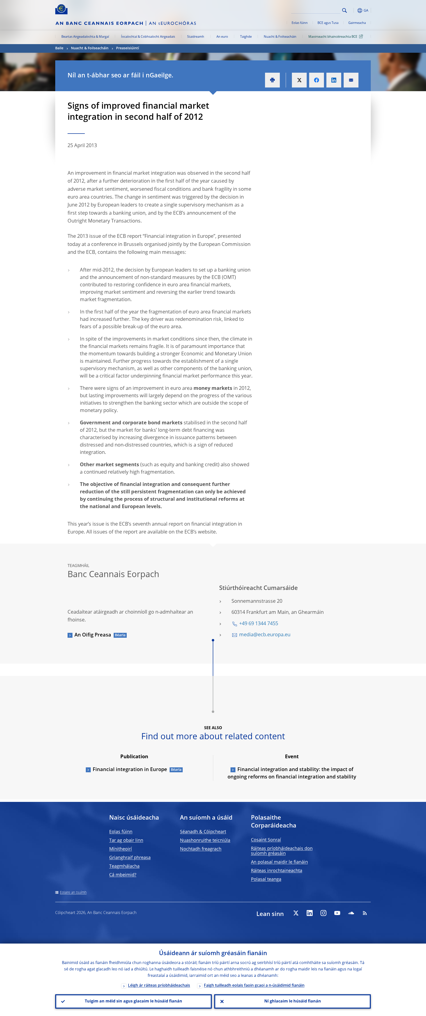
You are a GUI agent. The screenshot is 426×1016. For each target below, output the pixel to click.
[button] (353, 10)
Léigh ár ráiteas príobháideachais (159, 986)
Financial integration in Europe (130, 769)
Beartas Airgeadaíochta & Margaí (85, 36)
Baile (59, 48)
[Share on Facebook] (316, 80)
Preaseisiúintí (127, 48)
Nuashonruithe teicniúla (205, 840)
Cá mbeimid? (122, 875)
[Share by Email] (351, 80)
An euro (222, 36)
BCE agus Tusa (328, 23)
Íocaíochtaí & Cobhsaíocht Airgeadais (148, 36)
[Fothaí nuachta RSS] (365, 913)
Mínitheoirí (120, 849)
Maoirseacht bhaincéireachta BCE (332, 36)
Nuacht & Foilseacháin (280, 36)
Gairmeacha (357, 23)
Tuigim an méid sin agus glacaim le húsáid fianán (133, 1001)
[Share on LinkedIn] (333, 80)
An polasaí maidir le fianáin (279, 862)
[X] (296, 913)
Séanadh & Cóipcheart (203, 832)
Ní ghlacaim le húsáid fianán (292, 1001)
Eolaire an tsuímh (73, 892)
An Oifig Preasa (92, 635)
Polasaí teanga (266, 879)
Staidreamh (195, 36)
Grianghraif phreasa (130, 858)
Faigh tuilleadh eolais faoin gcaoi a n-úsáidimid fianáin (254, 986)
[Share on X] (299, 80)
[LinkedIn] (310, 913)
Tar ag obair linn (126, 840)
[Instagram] (323, 913)
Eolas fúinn (300, 23)
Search (344, 10)
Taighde (246, 36)
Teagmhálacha (124, 866)
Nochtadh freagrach (200, 849)
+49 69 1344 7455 (258, 623)
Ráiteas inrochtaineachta (276, 871)
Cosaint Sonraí (266, 840)
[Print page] (272, 80)
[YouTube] (337, 913)
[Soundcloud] (351, 913)
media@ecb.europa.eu (264, 635)
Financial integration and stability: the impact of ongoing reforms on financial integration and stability (292, 773)
